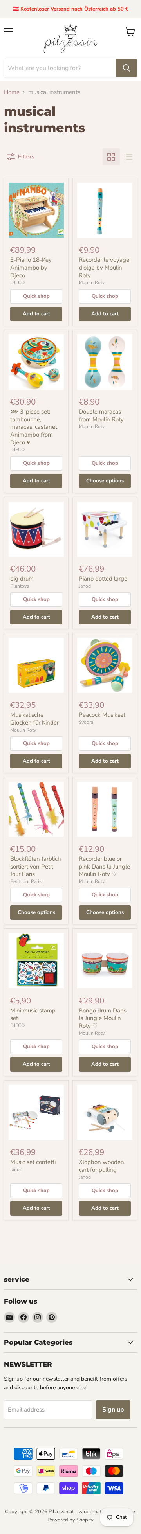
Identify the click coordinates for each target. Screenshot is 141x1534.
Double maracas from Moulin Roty (101, 415)
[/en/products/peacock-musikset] (104, 665)
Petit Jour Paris (26, 881)
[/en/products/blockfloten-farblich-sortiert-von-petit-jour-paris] (36, 809)
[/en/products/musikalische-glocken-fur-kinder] (36, 665)
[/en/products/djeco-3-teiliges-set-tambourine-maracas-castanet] (36, 362)
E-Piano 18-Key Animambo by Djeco (31, 267)
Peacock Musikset (102, 715)
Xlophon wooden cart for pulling (101, 1166)
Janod (85, 586)
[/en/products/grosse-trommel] (36, 529)
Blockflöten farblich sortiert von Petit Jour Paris (35, 866)
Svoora (86, 722)
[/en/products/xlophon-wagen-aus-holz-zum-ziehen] (104, 1112)
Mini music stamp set (33, 1014)
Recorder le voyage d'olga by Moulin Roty (104, 267)
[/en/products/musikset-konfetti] (36, 1112)
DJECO (17, 282)
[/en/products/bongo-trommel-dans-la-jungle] (104, 960)
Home (12, 92)
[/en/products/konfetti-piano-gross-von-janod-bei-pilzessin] (104, 529)
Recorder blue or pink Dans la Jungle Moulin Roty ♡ (104, 866)
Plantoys (19, 586)
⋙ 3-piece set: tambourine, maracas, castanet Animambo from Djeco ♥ (33, 427)
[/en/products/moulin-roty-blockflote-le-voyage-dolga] (104, 210)
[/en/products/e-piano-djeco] (36, 210)
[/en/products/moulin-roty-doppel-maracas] (104, 362)
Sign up (113, 1409)
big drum (22, 579)
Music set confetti (33, 1162)
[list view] (128, 156)
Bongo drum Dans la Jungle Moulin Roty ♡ (103, 1018)
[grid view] (111, 156)
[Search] (126, 68)
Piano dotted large (103, 579)
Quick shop (36, 296)
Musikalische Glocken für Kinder (34, 719)
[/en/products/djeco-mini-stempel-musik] (36, 960)
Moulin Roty (92, 282)
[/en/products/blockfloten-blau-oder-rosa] (104, 809)
